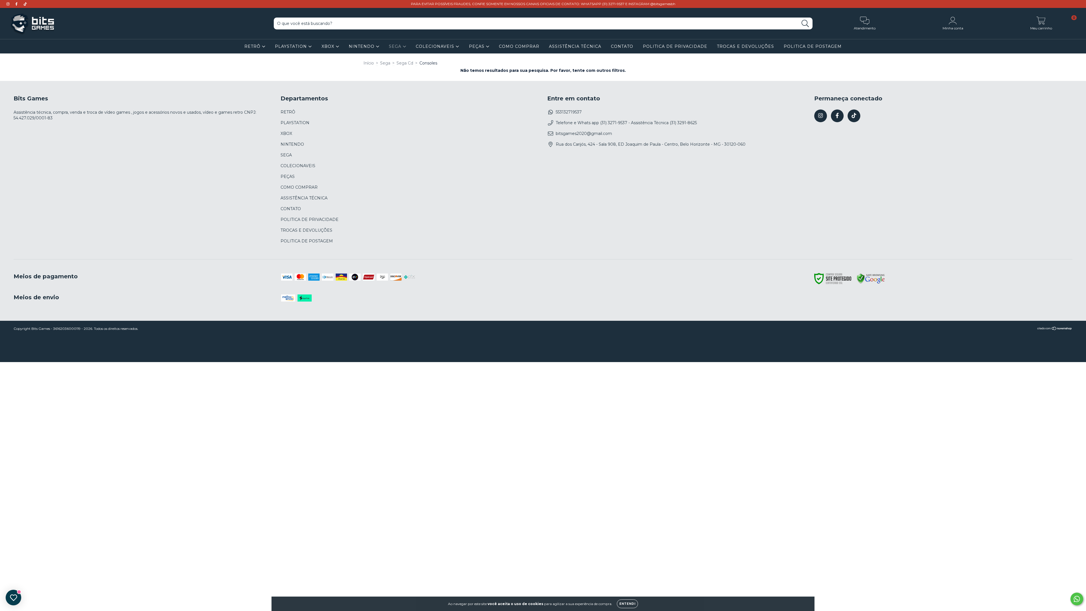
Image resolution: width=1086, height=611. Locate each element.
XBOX (329, 46)
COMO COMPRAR (519, 46)
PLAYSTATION (291, 46)
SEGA (396, 46)
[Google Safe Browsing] (871, 282)
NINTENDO (362, 46)
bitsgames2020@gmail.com (584, 133)
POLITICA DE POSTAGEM (813, 46)
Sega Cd (405, 63)
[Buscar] (805, 23)
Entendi (627, 604)
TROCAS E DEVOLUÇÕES (745, 46)
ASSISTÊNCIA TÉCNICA (575, 46)
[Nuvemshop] (1054, 329)
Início (368, 63)
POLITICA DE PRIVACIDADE (675, 46)
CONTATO (622, 46)
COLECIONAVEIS (436, 46)
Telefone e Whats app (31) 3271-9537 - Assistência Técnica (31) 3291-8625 (626, 122)
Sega (385, 63)
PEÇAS (477, 46)
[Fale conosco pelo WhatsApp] (1076, 599)
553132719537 (569, 112)
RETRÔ (253, 46)
